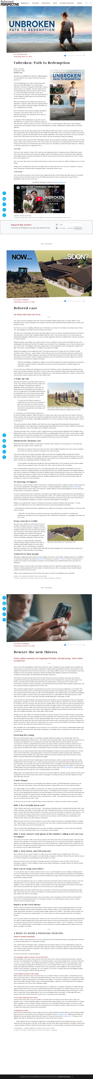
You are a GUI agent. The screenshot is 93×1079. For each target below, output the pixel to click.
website (75, 486)
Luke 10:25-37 (40, 559)
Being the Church (21, 576)
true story (66, 217)
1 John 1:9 (64, 922)
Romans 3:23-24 (65, 767)
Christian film (33, 217)
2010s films (24, 217)
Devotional (46, 3)
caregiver (23, 578)
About (79, 3)
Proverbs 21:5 (67, 1016)
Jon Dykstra (22, 54)
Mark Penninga (23, 300)
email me (16, 970)
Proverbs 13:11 (62, 1014)
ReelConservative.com (59, 182)
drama (41, 217)
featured (48, 217)
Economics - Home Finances (24, 1028)
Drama (16, 215)
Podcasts (35, 3)
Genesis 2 (47, 872)
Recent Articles (35, 576)
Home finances (32, 1030)
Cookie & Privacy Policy (64, 1077)
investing (41, 1030)
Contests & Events (66, 3)
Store (55, 3)
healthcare (39, 578)
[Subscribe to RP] (4, 215)
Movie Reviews (25, 215)
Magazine (24, 3)
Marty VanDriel (23, 643)
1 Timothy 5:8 (63, 559)
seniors (58, 578)
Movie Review (56, 217)
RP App (44, 576)
